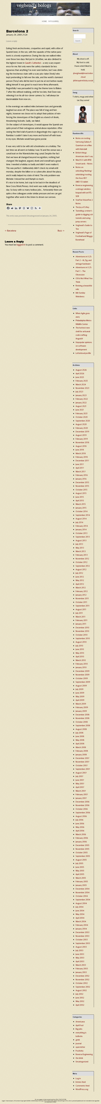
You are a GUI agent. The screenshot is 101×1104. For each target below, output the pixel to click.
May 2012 (80, 580)
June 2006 (80, 823)
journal (78, 1043)
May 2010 (80, 652)
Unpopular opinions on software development (84, 346)
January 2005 (81, 885)
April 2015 (80, 500)
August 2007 (81, 772)
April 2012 (80, 584)
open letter (80, 1047)
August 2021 (81, 406)
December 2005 (82, 845)
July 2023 (79, 391)
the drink (79, 1057)
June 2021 (80, 409)
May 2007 (80, 783)
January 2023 (81, 395)
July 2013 (79, 544)
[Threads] (24, 208)
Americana (80, 1021)
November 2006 (82, 805)
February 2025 (82, 380)
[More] (39, 208)
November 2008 (82, 718)
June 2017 (80, 464)
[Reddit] (12, 208)
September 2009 (83, 681)
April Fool (79, 1025)
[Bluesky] (28, 208)
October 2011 (81, 602)
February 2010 (82, 663)
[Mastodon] (20, 208)
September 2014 (83, 515)
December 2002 (82, 975)
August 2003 (81, 946)
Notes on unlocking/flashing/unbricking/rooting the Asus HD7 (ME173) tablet (84, 174)
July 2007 (79, 776)
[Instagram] (32, 208)
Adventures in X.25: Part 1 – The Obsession (84, 271)
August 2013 (81, 540)
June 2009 (80, 692)
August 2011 (81, 609)
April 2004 (80, 917)
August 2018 (81, 446)
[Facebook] (8, 208)
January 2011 (81, 623)
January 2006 (81, 841)
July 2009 (79, 689)
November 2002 (82, 979)
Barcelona (10, 230)
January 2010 (81, 667)
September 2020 (83, 420)
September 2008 (83, 725)
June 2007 (80, 779)
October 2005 (82, 852)
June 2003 (80, 954)
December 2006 (82, 801)
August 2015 (81, 493)
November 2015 (82, 485)
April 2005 (80, 874)
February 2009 (82, 707)
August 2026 (81, 369)
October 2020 (82, 417)
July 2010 (79, 645)
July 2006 (79, 819)
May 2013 (80, 547)
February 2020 (82, 427)
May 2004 (80, 914)
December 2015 (82, 482)
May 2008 (80, 740)
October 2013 (81, 533)
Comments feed (82, 1085)
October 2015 (81, 489)
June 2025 (80, 377)
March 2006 (81, 834)
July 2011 (79, 612)
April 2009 (80, 700)
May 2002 (80, 1001)
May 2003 (80, 957)
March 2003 (81, 964)
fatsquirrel (53, 21)
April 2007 (80, 787)
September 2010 (83, 638)
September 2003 (83, 943)
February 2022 (82, 398)
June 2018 (80, 449)
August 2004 (81, 903)
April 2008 (80, 743)
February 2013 (82, 554)
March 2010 (81, 660)
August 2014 (81, 518)
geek (78, 1039)
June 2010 (80, 649)
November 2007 (82, 761)
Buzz (61, 230)
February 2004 (82, 925)
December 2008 (82, 714)
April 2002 (80, 1004)
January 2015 (81, 507)
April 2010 (80, 656)
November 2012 (82, 558)
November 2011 (82, 598)
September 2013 (83, 536)
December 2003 (82, 932)
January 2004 (81, 928)
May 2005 (80, 870)
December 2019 (82, 431)
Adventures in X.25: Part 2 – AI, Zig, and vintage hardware (84, 260)
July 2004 (79, 906)
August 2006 (81, 816)
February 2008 (82, 750)
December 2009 (82, 671)
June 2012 (80, 576)
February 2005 (82, 881)
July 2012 (79, 573)
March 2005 (81, 877)
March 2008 (81, 747)
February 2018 (82, 456)
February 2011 (81, 620)
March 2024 (81, 384)
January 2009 (81, 711)
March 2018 (81, 453)
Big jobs (79, 1028)
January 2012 (81, 594)
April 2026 (80, 373)
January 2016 (81, 478)
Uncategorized (33, 215)
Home (44, 21)
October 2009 (82, 678)
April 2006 (80, 830)
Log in (78, 1078)
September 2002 (83, 986)
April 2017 (80, 467)
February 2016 (82, 475)
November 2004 (82, 892)
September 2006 (83, 812)
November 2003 (82, 935)
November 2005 (82, 848)
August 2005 (81, 859)
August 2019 (81, 435)
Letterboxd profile (83, 353)
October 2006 (82, 808)
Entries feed (81, 1081)
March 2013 (81, 551)
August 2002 (81, 990)
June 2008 (80, 736)
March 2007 (81, 790)
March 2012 (81, 587)
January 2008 (81, 754)
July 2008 (79, 732)
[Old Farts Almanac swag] (83, 122)
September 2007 (83, 768)
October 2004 (82, 896)
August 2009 (81, 685)
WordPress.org (82, 1089)
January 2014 (81, 529)
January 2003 (81, 972)
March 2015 (81, 504)
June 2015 (80, 496)
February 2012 (82, 591)
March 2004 (81, 921)
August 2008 (81, 729)
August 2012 (81, 569)
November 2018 (82, 442)
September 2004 (83, 899)
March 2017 (81, 471)
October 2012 (81, 562)
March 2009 (81, 703)
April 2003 (80, 961)
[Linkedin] (16, 208)
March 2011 (80, 616)
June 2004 (80, 910)
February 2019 (82, 438)
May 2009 (80, 696)
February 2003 (82, 968)
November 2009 (82, 674)
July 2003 (79, 950)
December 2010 (82, 627)
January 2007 (81, 798)
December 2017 (82, 460)
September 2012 (83, 565)
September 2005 (83, 856)
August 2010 (81, 641)
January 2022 (81, 402)
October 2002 (82, 983)
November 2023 (82, 388)
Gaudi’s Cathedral (33, 62)
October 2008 (82, 721)
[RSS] (35, 208)
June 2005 (80, 867)
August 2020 (81, 424)
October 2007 (82, 765)
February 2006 (82, 837)
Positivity (79, 1050)
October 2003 (82, 939)
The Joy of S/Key (82, 207)
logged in (21, 244)
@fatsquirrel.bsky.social (83, 80)
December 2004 (82, 888)
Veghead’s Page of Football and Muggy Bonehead (84, 236)
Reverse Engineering (84, 1054)
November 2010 (82, 631)
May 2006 (80, 827)
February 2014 (82, 525)
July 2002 (79, 993)
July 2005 (79, 863)
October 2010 (81, 634)
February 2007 (82, 794)
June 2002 (80, 997)
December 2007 (82, 758)
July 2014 (79, 522)
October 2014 (81, 511)
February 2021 (82, 413)
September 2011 (83, 605)
